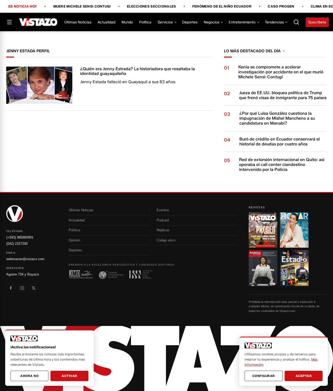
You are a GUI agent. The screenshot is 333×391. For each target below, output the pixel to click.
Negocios (211, 22)
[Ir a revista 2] (294, 230)
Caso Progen (281, 6)
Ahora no (29, 376)
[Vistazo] (38, 22)
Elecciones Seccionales (151, 6)
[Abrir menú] (9, 22)
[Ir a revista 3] (263, 268)
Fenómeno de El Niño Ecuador (222, 6)
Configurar (263, 376)
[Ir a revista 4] (294, 268)
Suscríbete (317, 22)
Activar (69, 376)
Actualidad (106, 22)
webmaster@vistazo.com (25, 259)
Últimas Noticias (77, 22)
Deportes (189, 22)
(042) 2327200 (17, 244)
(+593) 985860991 (19, 237)
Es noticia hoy (22, 6)
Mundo (127, 22)
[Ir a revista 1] (263, 230)
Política (145, 22)
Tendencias (274, 22)
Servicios (165, 22)
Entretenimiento (242, 22)
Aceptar (304, 376)
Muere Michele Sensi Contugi (82, 6)
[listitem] (10, 288)
